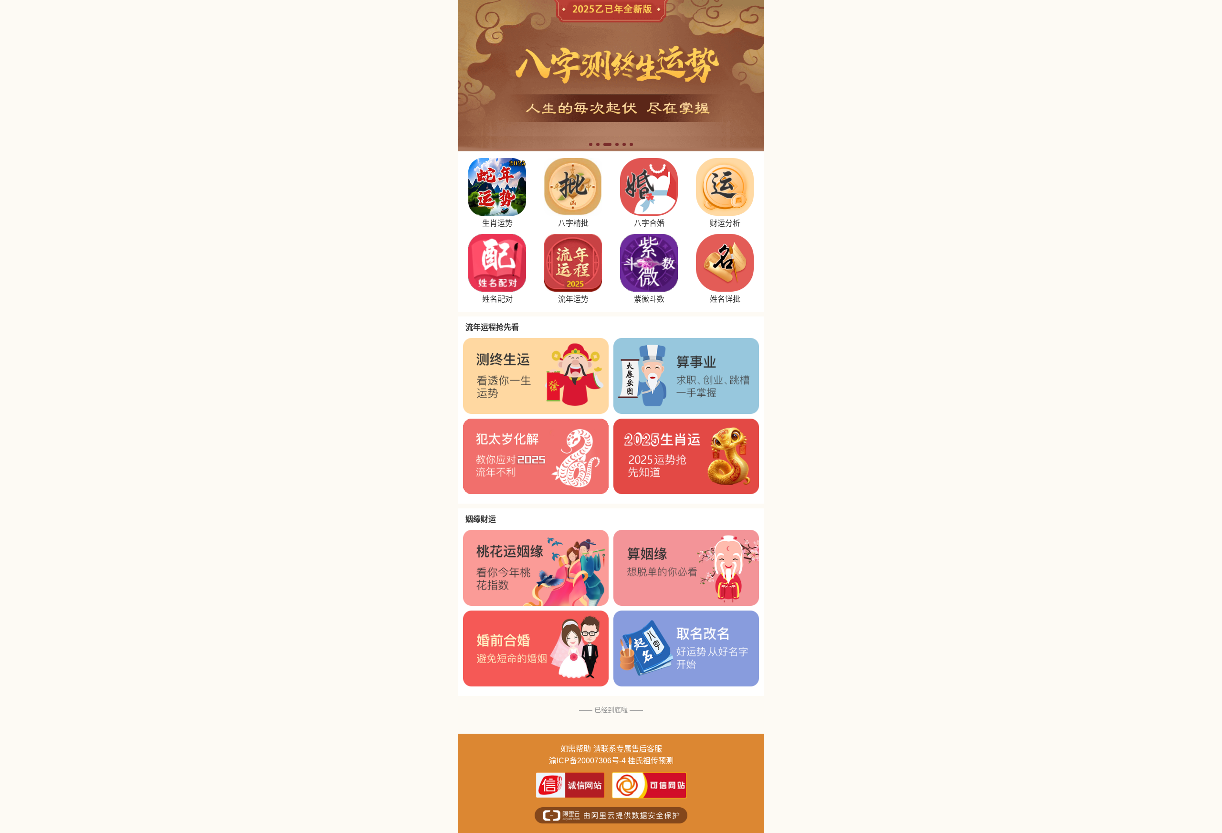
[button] (590, 144)
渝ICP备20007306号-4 (587, 761)
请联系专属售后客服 (627, 749)
